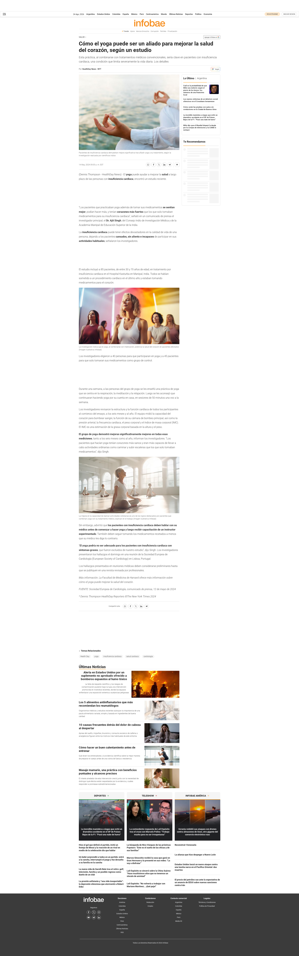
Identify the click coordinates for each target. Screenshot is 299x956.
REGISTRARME (272, 14)
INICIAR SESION (289, 14)
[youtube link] (88, 917)
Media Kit (178, 921)
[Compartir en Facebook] (153, 164)
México (134, 14)
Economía (208, 14)
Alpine (132, 31)
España (126, 14)
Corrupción (155, 31)
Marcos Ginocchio (142, 31)
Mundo (164, 14)
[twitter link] (94, 912)
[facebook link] (88, 912)
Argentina (90, 14)
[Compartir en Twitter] (159, 164)
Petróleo (163, 31)
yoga (96, 656)
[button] (4, 14)
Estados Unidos (103, 14)
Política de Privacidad (207, 906)
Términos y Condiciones (207, 902)
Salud (82, 37)
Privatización (172, 31)
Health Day (84, 656)
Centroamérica (152, 14)
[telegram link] (94, 917)
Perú (142, 14)
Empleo (150, 906)
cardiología (148, 656)
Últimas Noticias (176, 14)
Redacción (150, 902)
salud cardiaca (132, 656)
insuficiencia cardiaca (112, 656)
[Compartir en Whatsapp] (148, 164)
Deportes (189, 14)
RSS (122, 932)
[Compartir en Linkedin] (164, 164)
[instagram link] (99, 912)
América (122, 902)
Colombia (116, 14)
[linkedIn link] (99, 917)
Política (198, 14)
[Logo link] (149, 23)
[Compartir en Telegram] (170, 164)
